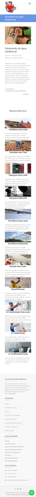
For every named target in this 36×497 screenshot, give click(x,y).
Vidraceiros (8, 455)
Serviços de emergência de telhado (14, 446)
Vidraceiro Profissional (11, 427)
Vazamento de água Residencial (16, 91)
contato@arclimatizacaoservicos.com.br (18, 480)
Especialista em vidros (11, 407)
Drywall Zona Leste (18, 266)
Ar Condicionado (18, 333)
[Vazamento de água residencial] (18, 35)
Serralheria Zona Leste (18, 221)
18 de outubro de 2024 (16, 58)
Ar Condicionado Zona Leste (18, 312)
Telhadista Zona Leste (18, 129)
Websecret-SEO (25, 494)
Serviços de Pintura (10, 444)
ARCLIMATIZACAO (16, 55)
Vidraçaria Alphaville (18, 198)
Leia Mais (25, 94)
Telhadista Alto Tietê (18, 152)
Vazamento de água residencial (13, 449)
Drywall (7, 404)
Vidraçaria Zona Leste (18, 175)
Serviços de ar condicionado (12, 415)
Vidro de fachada (9, 430)
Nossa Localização (12, 470)
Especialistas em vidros (11, 461)
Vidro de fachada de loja (11, 458)
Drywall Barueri (18, 289)
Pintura (7, 411)
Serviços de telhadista (11, 419)
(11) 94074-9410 (11, 473)
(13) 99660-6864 (11, 477)
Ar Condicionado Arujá (18, 354)
